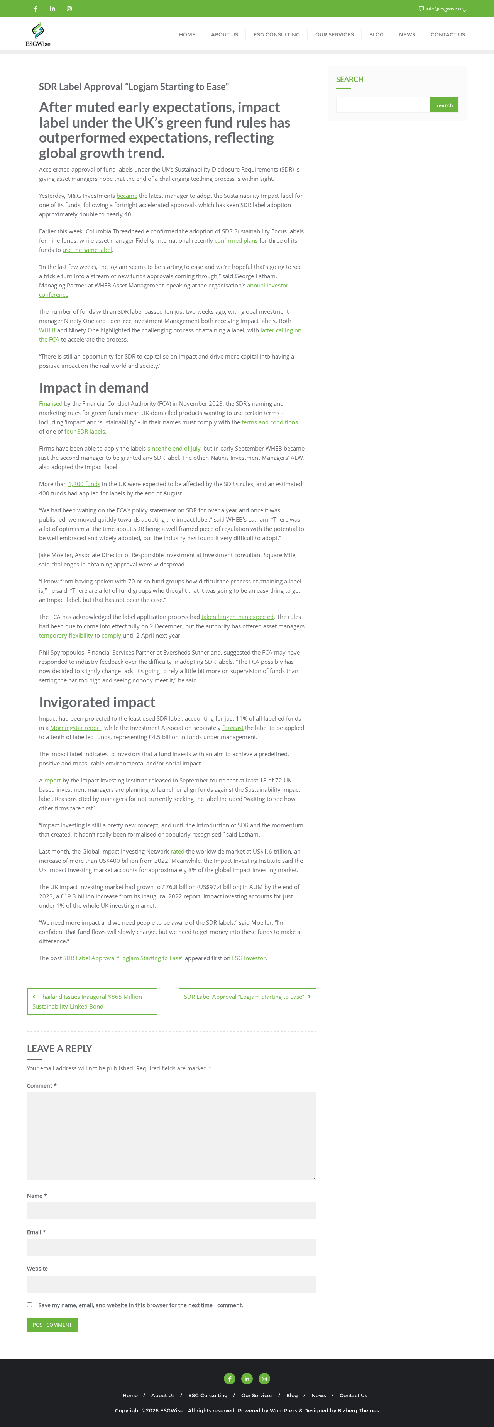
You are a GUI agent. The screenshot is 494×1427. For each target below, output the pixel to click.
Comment (42, 1085)
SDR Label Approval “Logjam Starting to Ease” (123, 958)
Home (130, 1395)
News (318, 1395)
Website (37, 1268)
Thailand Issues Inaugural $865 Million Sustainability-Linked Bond (87, 1001)
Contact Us (353, 1395)
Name (37, 1195)
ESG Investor (249, 958)
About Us (163, 1395)
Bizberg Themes (358, 1410)
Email (36, 1232)
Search (350, 80)
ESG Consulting (208, 1395)
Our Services (257, 1395)
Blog (292, 1395)
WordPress (284, 1410)
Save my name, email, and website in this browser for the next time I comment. (141, 1305)
